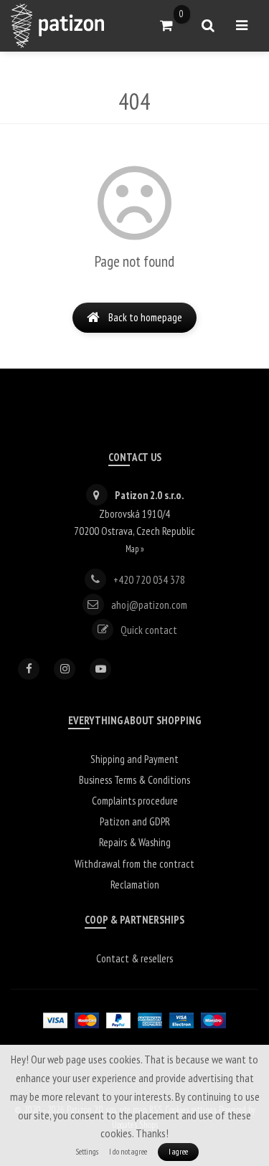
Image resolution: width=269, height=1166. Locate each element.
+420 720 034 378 (149, 579)
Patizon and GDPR (135, 821)
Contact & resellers (134, 958)
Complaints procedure (135, 800)
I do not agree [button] (128, 1152)
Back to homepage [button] (145, 317)
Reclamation (134, 884)
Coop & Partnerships (134, 919)
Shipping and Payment (134, 759)
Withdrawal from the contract (134, 864)
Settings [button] (87, 1152)
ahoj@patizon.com (149, 604)
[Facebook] (28, 669)
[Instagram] (64, 669)
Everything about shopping (134, 720)
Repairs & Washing (135, 842)
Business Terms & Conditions (134, 780)
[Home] (57, 26)
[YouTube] (100, 669)
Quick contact (149, 629)
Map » (135, 548)
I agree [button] (178, 1152)
